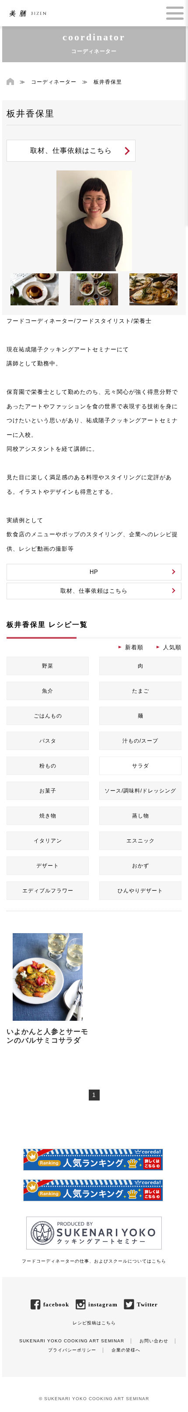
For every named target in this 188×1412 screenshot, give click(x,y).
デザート (47, 866)
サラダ (140, 766)
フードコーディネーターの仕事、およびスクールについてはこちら (94, 1261)
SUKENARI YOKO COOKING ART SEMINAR (71, 1340)
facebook (56, 1304)
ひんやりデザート (140, 891)
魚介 (47, 691)
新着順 (134, 647)
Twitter (147, 1304)
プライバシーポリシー (72, 1350)
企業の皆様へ (125, 1350)
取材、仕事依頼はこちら (71, 150)
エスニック (140, 841)
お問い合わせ (153, 1340)
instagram (103, 1304)
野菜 (47, 666)
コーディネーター (54, 82)
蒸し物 (140, 816)
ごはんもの (48, 716)
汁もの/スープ (140, 741)
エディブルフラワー (47, 891)
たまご (140, 691)
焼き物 (47, 816)
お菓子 (47, 791)
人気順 (172, 647)
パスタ (47, 741)
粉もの (47, 766)
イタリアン (48, 841)
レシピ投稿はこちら (94, 1322)
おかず (140, 866)
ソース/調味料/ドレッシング (140, 791)
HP (94, 572)
